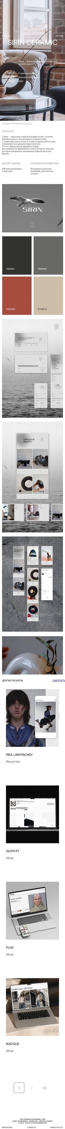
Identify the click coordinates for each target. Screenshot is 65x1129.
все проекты (7, 123)
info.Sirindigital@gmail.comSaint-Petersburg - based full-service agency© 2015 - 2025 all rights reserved (32, 1121)
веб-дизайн (17, 123)
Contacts (31, 1127)
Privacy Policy (56, 1127)
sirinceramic (27, 123)
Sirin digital (7, 1127)
